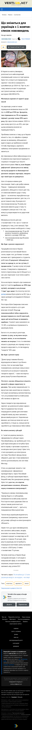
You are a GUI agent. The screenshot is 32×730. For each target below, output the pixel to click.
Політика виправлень (24, 619)
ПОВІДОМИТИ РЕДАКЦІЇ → (16, 682)
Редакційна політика (14, 617)
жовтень (9, 583)
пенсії (27, 583)
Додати (9, 604)
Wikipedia (20, 697)
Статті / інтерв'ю (16, 631)
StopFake (5, 664)
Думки (16, 634)
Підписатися (23, 604)
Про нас (4, 617)
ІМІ (19, 659)
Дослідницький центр (16, 640)
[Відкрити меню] (2, 9)
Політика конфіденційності (13, 621)
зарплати (18, 583)
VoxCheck (11, 664)
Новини (16, 628)
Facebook (14, 697)
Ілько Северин (26, 39)
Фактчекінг (13, 619)
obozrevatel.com (12, 42)
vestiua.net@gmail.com (16, 684)
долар (3, 294)
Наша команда (26, 617)
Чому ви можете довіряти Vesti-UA (11, 588)
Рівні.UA (16, 637)
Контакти (4, 619)
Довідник (16, 646)
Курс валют (16, 643)
